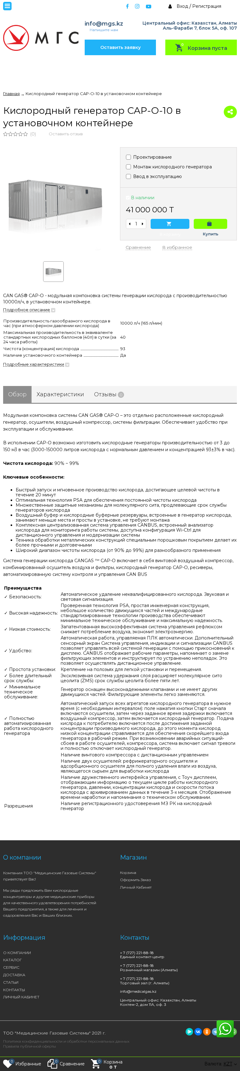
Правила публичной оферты (29, 1046)
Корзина (128, 872)
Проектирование (152, 157)
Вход (182, 6)
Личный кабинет (136, 887)
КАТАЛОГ (12, 960)
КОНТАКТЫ (14, 989)
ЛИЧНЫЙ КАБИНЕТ (21, 997)
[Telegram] (215, 1031)
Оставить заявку (120, 47)
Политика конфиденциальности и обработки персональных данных (66, 1041)
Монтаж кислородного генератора (172, 167)
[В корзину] (170, 224)
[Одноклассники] (207, 1031)
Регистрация (206, 6)
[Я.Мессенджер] (189, 1031)
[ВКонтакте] (198, 1031)
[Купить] (210, 224)
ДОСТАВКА (14, 974)
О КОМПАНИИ (17, 952)
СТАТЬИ (10, 982)
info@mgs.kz (104, 24)
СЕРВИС (11, 967)
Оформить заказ (135, 879)
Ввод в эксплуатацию (157, 176)
